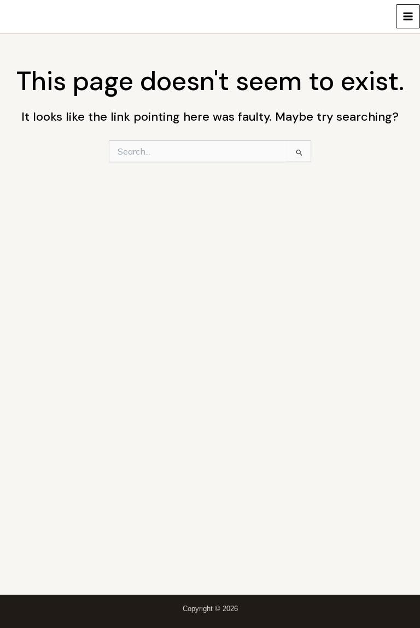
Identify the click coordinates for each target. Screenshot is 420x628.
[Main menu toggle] (408, 16)
